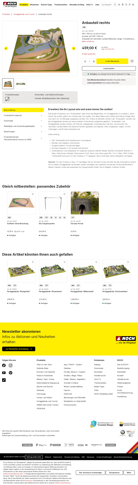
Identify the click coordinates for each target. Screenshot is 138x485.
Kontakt (120, 375)
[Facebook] (4, 365)
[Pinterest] (10, 373)
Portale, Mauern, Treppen (74, 372)
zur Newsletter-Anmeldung (17, 349)
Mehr (129, 473)
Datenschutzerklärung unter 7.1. (14, 474)
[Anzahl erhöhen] (94, 61)
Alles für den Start (44, 364)
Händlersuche (100, 375)
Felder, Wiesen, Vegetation (74, 379)
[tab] (23, 110)
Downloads (98, 368)
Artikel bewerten (89, 54)
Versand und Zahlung (71, 457)
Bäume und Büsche (45, 386)
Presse (120, 386)
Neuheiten (98, 372)
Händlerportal (123, 379)
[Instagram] (10, 365)
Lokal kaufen (108, 68)
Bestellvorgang (123, 368)
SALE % (97, 379)
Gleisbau (67, 368)
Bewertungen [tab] (9, 131)
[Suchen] (115, 4)
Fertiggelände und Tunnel (47, 401)
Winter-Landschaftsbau (73, 386)
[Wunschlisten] (126, 4)
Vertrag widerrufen (34, 457)
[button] (88, 41)
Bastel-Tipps (99, 386)
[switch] (131, 435)
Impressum (90, 457)
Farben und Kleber (44, 397)
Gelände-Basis (42, 368)
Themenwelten (100, 383)
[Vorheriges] (6, 48)
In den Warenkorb (112, 61)
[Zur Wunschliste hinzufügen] (33, 194)
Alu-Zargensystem (47, 223)
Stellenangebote (123, 383)
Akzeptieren (114, 473)
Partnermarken (70, 405)
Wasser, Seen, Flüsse (45, 379)
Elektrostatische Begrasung (48, 383)
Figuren (67, 390)
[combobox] (106, 4)
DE (119, 4)
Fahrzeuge (41, 394)
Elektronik (68, 394)
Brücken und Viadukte (46, 372)
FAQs (96, 390)
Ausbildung (121, 396)
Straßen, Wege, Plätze (73, 375)
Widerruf (48, 457)
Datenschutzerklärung (62, 483)
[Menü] (134, 430)
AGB (83, 457)
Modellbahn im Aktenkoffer (75, 401)
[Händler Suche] (122, 4)
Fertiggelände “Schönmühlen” (115, 291)
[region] (40, 55)
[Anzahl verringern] (84, 61)
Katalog (97, 364)
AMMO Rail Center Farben (47, 405)
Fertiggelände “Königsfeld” (18, 291)
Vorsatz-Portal (77, 223)
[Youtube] (4, 373)
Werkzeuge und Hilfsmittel (74, 397)
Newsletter (121, 372)
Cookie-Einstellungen (104, 457)
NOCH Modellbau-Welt (103, 394)
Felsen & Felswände (45, 375)
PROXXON (41, 408)
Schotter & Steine (71, 383)
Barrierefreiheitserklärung (123, 457)
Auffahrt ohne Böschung (17, 223)
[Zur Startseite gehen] (10, 4)
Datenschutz (57, 457)
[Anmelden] (129, 4)
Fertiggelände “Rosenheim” (50, 291)
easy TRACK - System (73, 364)
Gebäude (40, 390)
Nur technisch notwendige (90, 473)
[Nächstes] (73, 48)
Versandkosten (109, 49)
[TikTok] (4, 380)
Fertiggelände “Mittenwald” (82, 291)
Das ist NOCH (122, 364)
